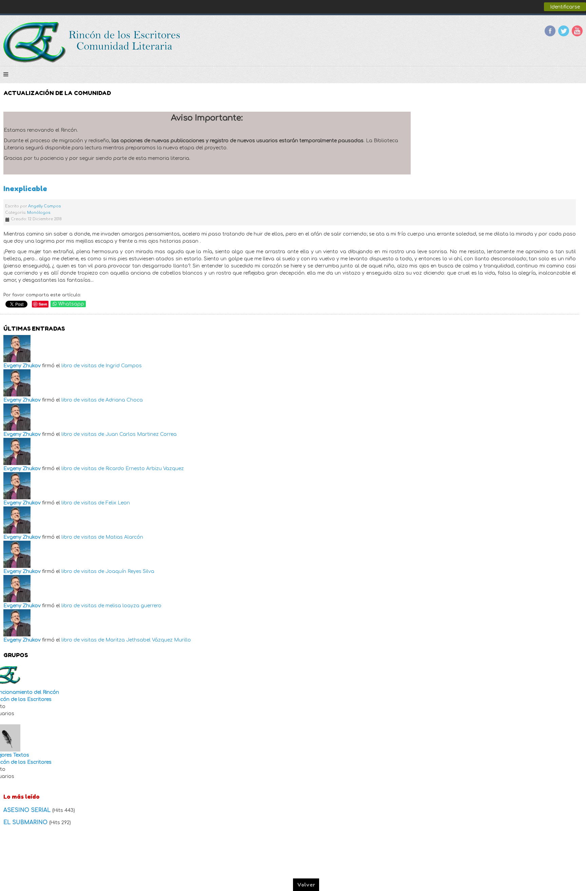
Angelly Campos (44, 206)
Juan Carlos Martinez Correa (141, 434)
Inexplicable (25, 188)
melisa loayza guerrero (133, 605)
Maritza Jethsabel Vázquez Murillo (148, 640)
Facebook (550, 30)
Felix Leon (117, 502)
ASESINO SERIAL (27, 810)
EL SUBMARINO (26, 822)
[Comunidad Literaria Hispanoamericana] (92, 42)
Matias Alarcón (124, 537)
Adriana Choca (124, 400)
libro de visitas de (82, 365)
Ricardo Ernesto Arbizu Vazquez (144, 468)
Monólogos (38, 212)
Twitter (563, 30)
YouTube (577, 30)
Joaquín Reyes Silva (129, 571)
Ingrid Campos (123, 365)
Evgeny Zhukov (22, 365)
